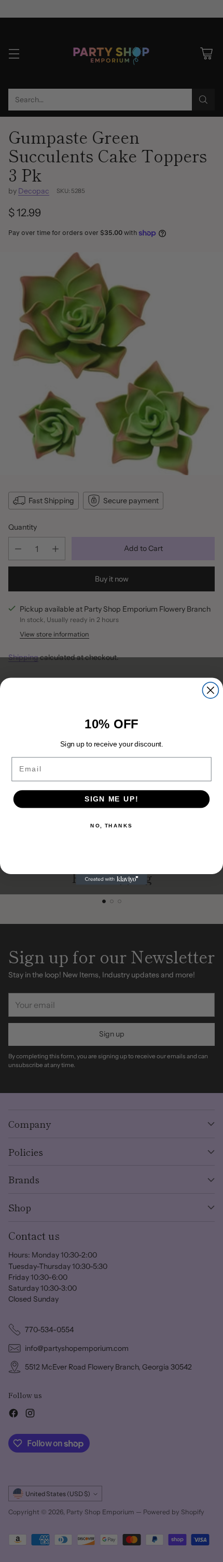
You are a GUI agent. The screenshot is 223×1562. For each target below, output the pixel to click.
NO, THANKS (111, 825)
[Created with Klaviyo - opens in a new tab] (111, 879)
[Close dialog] (210, 690)
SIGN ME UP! (111, 799)
